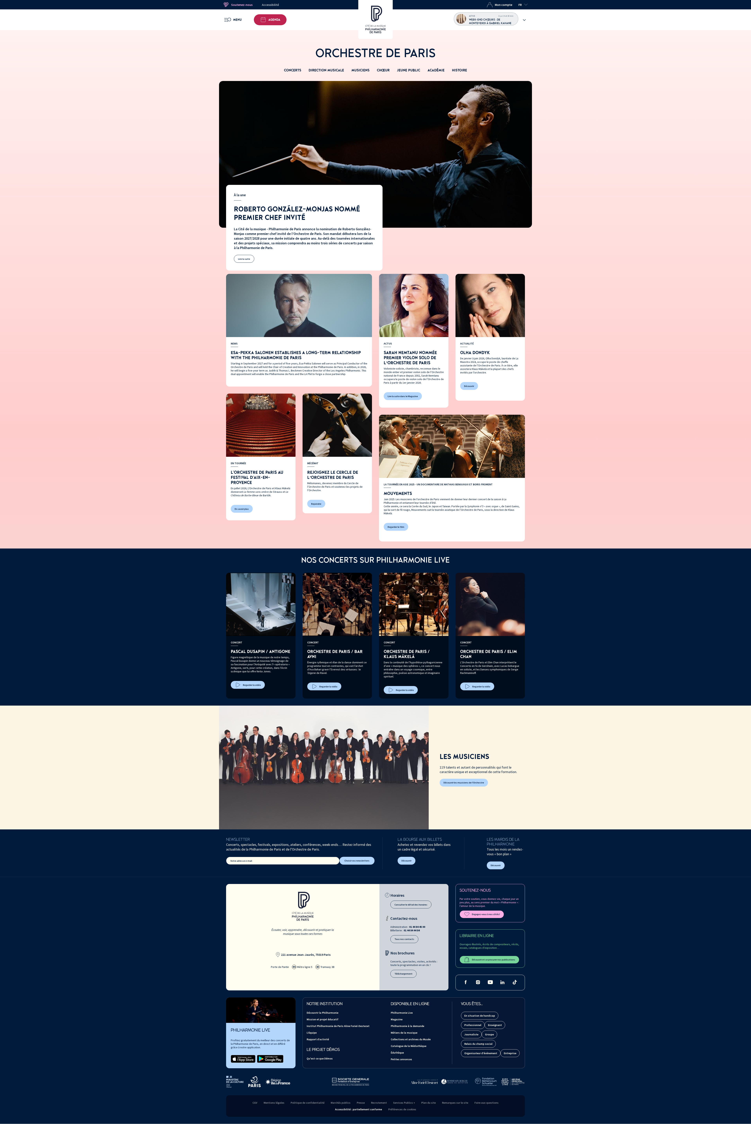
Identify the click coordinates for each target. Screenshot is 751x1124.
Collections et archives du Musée (411, 1039)
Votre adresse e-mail (241, 860)
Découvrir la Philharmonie (322, 1012)
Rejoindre (316, 503)
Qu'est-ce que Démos (320, 1058)
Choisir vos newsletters (356, 860)
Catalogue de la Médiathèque (408, 1046)
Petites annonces (401, 1059)
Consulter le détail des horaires (410, 904)
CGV (254, 1102)
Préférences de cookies (402, 1109)
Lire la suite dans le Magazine (403, 396)
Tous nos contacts (404, 939)
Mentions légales (274, 1102)
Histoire (459, 70)
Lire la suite (244, 258)
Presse (361, 1102)
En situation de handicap (479, 1015)
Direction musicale (326, 70)
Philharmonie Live (402, 1012)
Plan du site (428, 1102)
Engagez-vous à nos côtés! (486, 914)
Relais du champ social (478, 1044)
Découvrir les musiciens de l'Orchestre (464, 782)
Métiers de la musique (404, 1032)
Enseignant (495, 1025)
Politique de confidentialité (307, 1102)
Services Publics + (404, 1102)
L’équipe (312, 1032)
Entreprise (510, 1053)
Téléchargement (403, 973)
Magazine (396, 1019)
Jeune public (408, 70)
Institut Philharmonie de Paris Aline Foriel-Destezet (338, 1026)
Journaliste (471, 1034)
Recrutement (379, 1102)
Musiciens (360, 70)
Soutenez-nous (241, 5)
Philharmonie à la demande (407, 1026)
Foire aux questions (486, 1102)
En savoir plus (242, 508)
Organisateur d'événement (480, 1053)
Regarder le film (396, 526)
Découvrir (469, 386)
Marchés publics (340, 1102)
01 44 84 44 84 (412, 930)
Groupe (489, 1034)
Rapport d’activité (318, 1039)
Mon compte (503, 5)
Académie (436, 70)
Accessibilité (270, 5)
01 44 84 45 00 (417, 927)
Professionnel (472, 1025)
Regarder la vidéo (252, 684)
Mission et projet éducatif (322, 1019)
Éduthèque (397, 1052)
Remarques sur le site (455, 1102)
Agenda (274, 19)
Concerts (292, 70)
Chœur (383, 70)
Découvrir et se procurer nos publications (493, 959)
